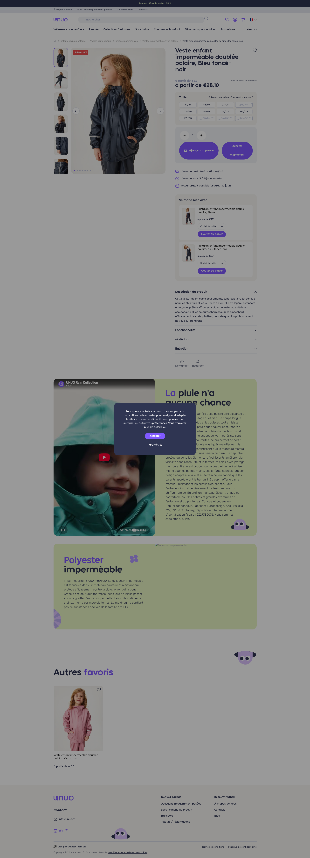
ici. (164, 427)
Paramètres (155, 445)
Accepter (155, 436)
